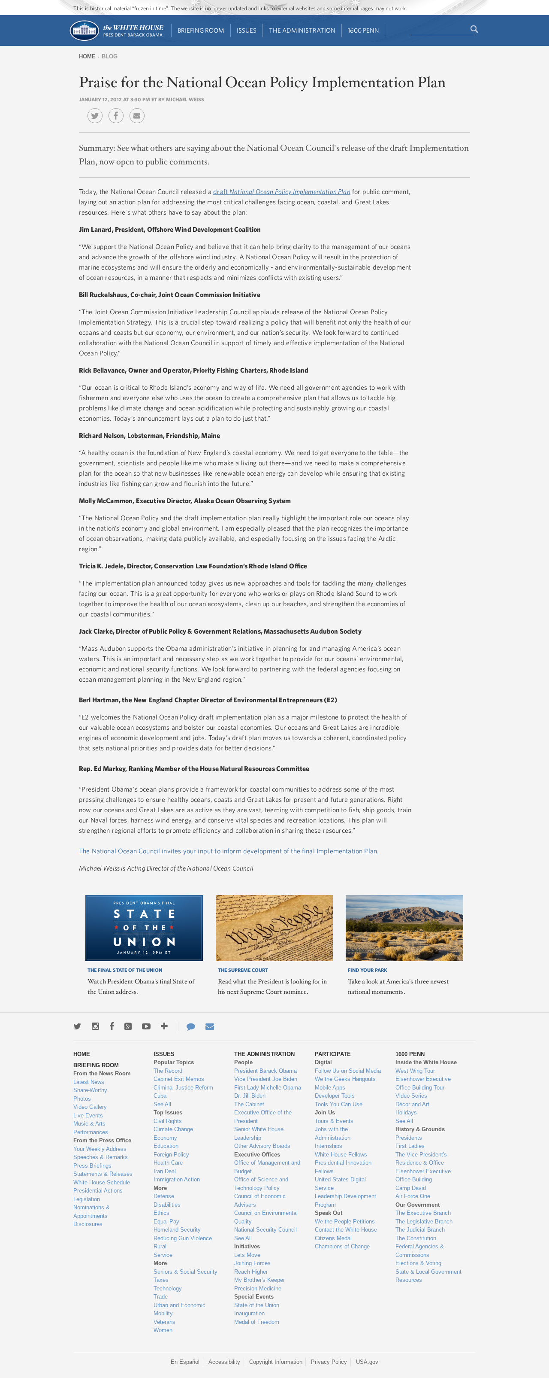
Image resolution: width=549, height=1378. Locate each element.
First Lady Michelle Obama (267, 1087)
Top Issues (168, 1112)
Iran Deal (165, 1171)
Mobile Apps (330, 1087)
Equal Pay (166, 1221)
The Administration (302, 30)
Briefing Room (201, 30)
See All (162, 1104)
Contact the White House (346, 1229)
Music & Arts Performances (90, 1127)
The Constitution (415, 1238)
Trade (161, 1296)
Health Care (168, 1162)
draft (281, 191)
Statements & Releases (103, 1174)
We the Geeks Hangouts (345, 1079)
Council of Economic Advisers (260, 1200)
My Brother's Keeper (259, 1280)
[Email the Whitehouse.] (209, 1026)
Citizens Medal (333, 1238)
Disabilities (167, 1205)
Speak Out (328, 1213)
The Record (168, 1071)
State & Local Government (428, 1272)
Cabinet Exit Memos (179, 1079)
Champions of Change (342, 1246)
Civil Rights (168, 1121)
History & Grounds (420, 1129)
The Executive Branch (423, 1213)
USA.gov (367, 1362)
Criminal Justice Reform (183, 1087)
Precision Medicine (257, 1288)
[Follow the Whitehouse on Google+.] (128, 1026)
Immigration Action (177, 1179)
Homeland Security (177, 1229)
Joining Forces (252, 1263)
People (243, 1062)
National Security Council (265, 1229)
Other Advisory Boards (262, 1146)
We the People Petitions (345, 1221)
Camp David (410, 1188)
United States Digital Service (340, 1183)
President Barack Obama (265, 1071)
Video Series (411, 1096)
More (160, 1188)
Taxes (161, 1280)
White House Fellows (341, 1154)
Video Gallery (90, 1107)
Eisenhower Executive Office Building (423, 1175)
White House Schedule (101, 1182)
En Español (185, 1362)
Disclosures (88, 1224)
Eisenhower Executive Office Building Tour (423, 1083)
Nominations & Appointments (91, 1211)
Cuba (160, 1096)
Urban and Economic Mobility (179, 1309)
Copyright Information (275, 1362)
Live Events (88, 1115)
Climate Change (173, 1129)
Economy (165, 1138)
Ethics (161, 1213)
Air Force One (412, 1196)
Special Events (254, 1296)
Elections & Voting (418, 1263)
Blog (110, 56)
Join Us (325, 1112)
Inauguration (249, 1313)
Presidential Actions (98, 1190)
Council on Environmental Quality (266, 1217)
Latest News (88, 1082)
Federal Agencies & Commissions (419, 1250)
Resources (408, 1280)
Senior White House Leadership (259, 1133)
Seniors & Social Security (185, 1272)
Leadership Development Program (345, 1200)
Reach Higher (251, 1272)
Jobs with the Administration (332, 1133)
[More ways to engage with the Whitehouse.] (164, 1026)
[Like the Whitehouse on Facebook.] (111, 1026)
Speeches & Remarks (100, 1157)
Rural (160, 1246)
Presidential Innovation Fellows (343, 1167)
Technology (168, 1288)
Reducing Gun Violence (183, 1238)
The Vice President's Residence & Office (421, 1158)
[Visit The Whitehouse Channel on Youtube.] (146, 1026)
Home (87, 56)
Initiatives (247, 1246)
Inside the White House (426, 1062)
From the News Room (102, 1073)
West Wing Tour (415, 1071)
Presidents (408, 1138)
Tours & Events (334, 1121)
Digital (323, 1062)
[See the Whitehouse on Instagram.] (95, 1026)
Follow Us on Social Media (348, 1071)
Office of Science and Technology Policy (261, 1183)
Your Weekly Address (100, 1149)
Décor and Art (412, 1104)
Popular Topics (174, 1062)
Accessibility (224, 1362)
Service (163, 1255)
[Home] (116, 40)
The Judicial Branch (420, 1229)
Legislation (86, 1199)
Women (163, 1330)
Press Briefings (92, 1165)
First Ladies (410, 1146)
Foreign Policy (171, 1154)
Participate (333, 1054)
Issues (246, 30)
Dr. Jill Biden (249, 1096)
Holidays (406, 1112)
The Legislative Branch (423, 1221)
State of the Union (256, 1305)
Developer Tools (335, 1096)
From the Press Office (102, 1140)
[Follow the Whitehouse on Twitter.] (77, 1026)
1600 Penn (363, 30)
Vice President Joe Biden (265, 1079)
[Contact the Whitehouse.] (186, 1026)
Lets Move (247, 1255)
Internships (328, 1146)
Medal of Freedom (256, 1322)
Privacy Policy (329, 1362)
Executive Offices (257, 1154)
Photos (82, 1099)
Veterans (164, 1322)
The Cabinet (249, 1104)
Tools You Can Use (338, 1104)
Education (166, 1146)
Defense (164, 1196)
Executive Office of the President (263, 1116)
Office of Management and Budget (267, 1167)
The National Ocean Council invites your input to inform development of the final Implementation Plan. (229, 851)
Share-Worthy (90, 1090)
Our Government (417, 1205)
